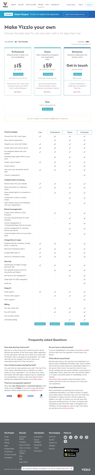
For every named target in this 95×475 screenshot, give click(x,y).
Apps (47, 4)
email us (81, 350)
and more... (18, 92)
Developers (38, 451)
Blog (20, 456)
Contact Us (53, 443)
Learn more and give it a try (75, 14)
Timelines (22, 442)
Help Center (37, 379)
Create (13, 4)
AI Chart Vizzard (10, 455)
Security (52, 449)
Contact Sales (71, 4)
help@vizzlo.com (36, 390)
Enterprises (38, 445)
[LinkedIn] (71, 438)
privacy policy (57, 379)
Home (6, 437)
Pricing (40, 4)
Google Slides (9, 449)
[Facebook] (66, 442)
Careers (51, 440)
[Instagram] (82, 438)
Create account (47, 109)
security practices (67, 408)
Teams (36, 448)
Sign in (81, 4)
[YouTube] (76, 438)
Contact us (53, 118)
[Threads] (87, 438)
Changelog (55, 4)
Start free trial (18, 74)
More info (65, 468)
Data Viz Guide (31, 4)
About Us (52, 437)
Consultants (38, 437)
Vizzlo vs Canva (25, 448)
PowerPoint (8, 452)
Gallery (21, 4)
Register (89, 4)
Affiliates (52, 446)
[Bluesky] (66, 438)
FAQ (20, 459)
